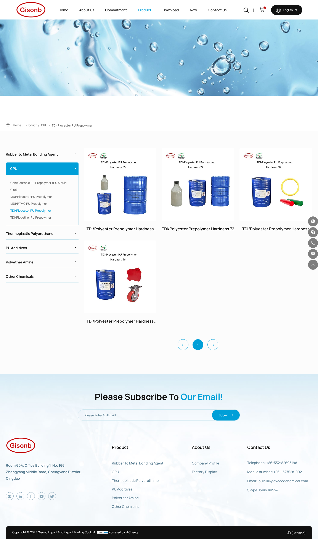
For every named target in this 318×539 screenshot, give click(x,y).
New (193, 9)
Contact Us (217, 9)
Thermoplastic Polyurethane (29, 233)
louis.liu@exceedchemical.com (283, 480)
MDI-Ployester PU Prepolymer (31, 196)
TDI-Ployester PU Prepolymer (72, 125)
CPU (44, 125)
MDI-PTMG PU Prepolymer (28, 203)
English (287, 10)
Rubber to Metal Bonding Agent (32, 154)
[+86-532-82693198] (313, 243)
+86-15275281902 (287, 471)
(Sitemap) (298, 533)
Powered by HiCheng (123, 532)
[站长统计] (102, 532)
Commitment (116, 9)
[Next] (212, 344)
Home (63, 9)
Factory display (204, 471)
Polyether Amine (20, 262)
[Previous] (183, 344)
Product (144, 9)
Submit (224, 415)
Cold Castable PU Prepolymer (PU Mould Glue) (38, 186)
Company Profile (205, 463)
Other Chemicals (20, 276)
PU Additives (16, 247)
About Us (86, 9)
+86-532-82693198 (281, 462)
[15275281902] (313, 221)
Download (170, 9)
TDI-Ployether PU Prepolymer (30, 217)
